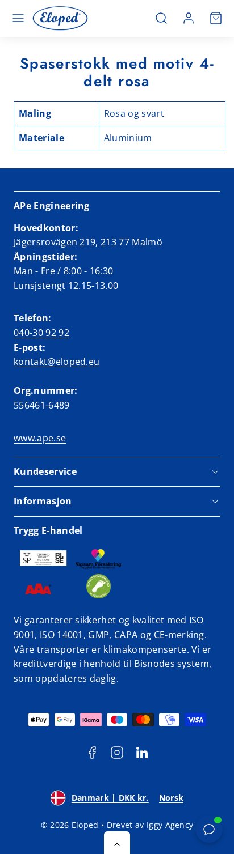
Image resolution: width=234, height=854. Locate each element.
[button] (18, 18)
